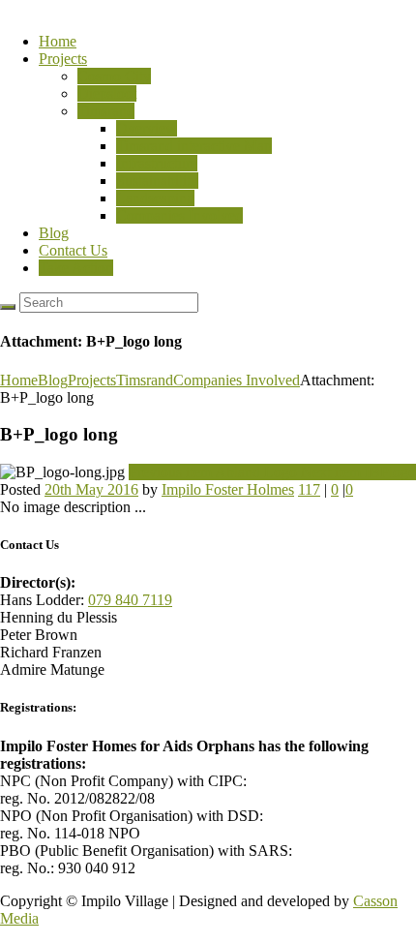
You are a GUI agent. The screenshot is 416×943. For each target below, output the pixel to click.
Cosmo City (114, 76)
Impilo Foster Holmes (228, 489)
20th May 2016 (91, 489)
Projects (63, 58)
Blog (54, 233)
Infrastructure (156, 163)
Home (57, 41)
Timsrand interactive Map (194, 145)
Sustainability (157, 180)
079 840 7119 (130, 600)
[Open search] (7, 307)
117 (309, 489)
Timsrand (105, 111)
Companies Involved (179, 215)
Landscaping (155, 198)
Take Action (76, 267)
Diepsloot (106, 93)
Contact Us (73, 250)
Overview (146, 128)
